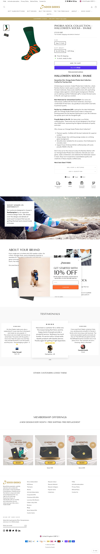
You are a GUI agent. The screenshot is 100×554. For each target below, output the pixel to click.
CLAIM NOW (65, 287)
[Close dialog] (78, 260)
